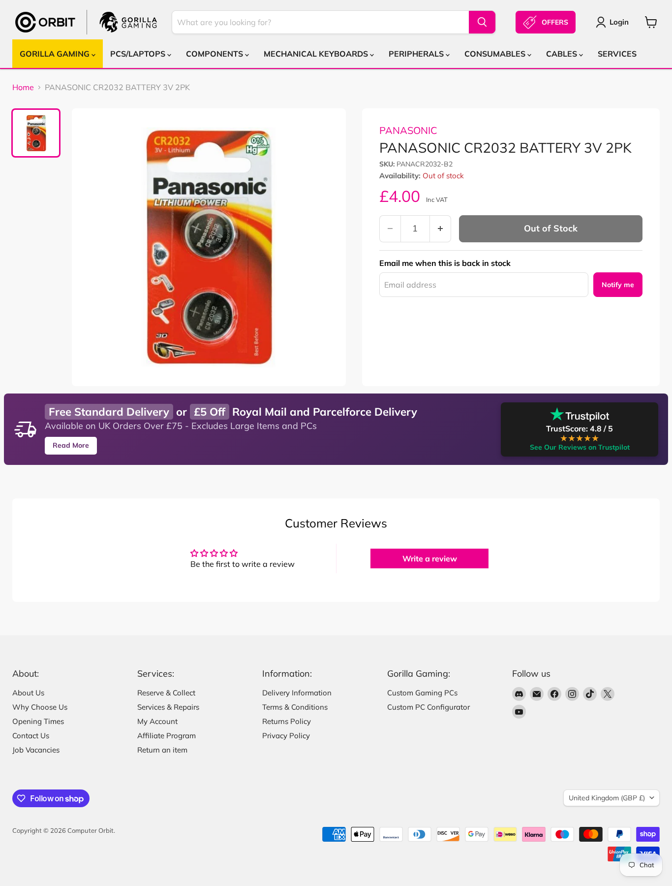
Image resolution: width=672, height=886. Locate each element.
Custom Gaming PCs (422, 692)
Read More (71, 445)
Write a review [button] (429, 558)
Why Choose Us (39, 707)
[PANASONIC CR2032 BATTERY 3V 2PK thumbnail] (36, 133)
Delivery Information (297, 692)
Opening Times (38, 721)
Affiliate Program (166, 735)
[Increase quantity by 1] (440, 228)
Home (23, 87)
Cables (562, 54)
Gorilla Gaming (56, 54)
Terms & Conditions (295, 707)
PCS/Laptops (138, 54)
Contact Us (30, 735)
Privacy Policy (286, 735)
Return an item (162, 750)
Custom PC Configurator (428, 707)
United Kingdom (607, 797)
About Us (28, 692)
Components (215, 54)
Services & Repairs (168, 707)
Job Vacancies (36, 750)
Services (617, 54)
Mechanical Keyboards (317, 54)
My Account (157, 721)
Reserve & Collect (166, 692)
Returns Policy (286, 721)
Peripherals (417, 54)
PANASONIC (408, 130)
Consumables (495, 54)
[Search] (482, 22)
